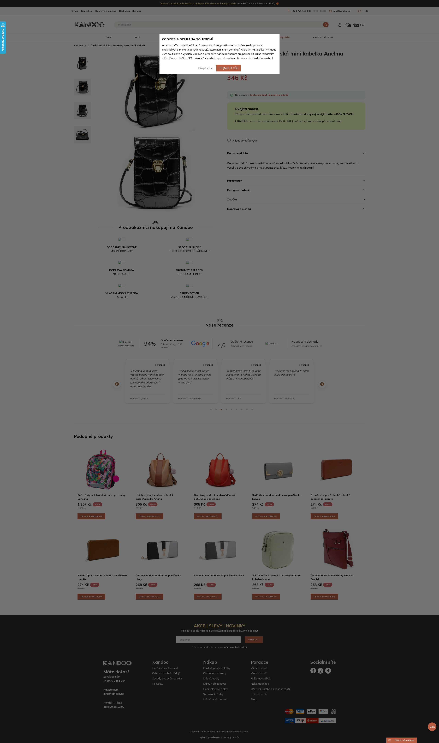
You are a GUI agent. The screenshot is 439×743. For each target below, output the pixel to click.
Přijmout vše (228, 68)
